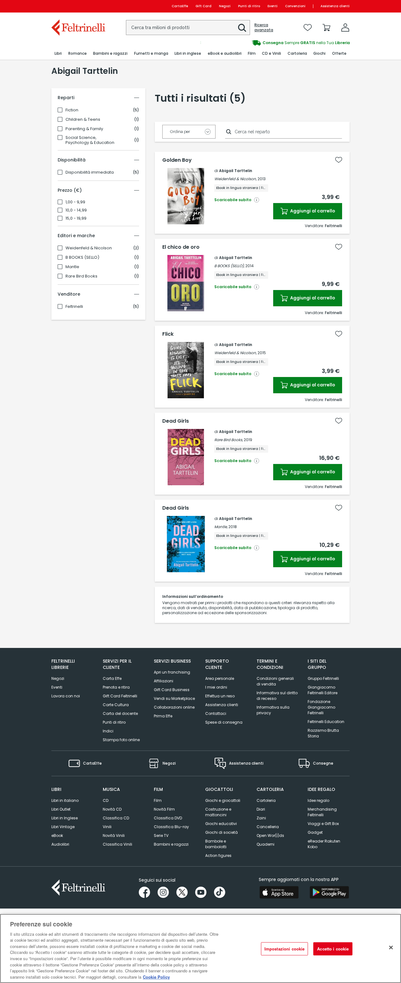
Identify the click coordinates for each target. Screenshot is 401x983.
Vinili (107, 826)
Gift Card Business (172, 689)
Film (158, 800)
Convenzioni (295, 6)
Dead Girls (175, 421)
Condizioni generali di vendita (275, 681)
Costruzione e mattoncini (218, 812)
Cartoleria (266, 800)
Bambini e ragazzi (171, 844)
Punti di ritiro (249, 6)
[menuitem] (58, 54)
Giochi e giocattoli (222, 800)
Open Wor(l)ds (270, 835)
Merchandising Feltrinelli (322, 812)
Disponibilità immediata (89, 172)
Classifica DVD (168, 818)
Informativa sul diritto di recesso (277, 695)
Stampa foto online (121, 739)
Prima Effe (163, 716)
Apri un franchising (172, 672)
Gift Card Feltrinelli (120, 696)
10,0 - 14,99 (76, 210)
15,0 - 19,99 (75, 218)
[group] (275, 43)
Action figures (218, 855)
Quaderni (265, 844)
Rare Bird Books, (228, 439)
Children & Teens (82, 119)
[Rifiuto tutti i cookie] (391, 948)
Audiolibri (60, 844)
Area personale (219, 678)
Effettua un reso (220, 696)
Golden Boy (177, 160)
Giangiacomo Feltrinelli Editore (322, 690)
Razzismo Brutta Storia (323, 733)
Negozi (225, 6)
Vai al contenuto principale (78, 6)
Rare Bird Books (81, 276)
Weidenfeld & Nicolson (88, 248)
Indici (108, 731)
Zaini (261, 818)
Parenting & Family (84, 128)
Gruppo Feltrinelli (323, 678)
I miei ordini (216, 687)
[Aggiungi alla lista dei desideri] (338, 160)
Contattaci (215, 713)
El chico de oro (181, 247)
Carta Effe (112, 678)
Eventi (273, 6)
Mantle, (220, 526)
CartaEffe (180, 6)
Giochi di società (221, 832)
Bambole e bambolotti (216, 843)
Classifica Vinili (117, 844)
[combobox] (188, 27)
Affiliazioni (163, 681)
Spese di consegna (223, 722)
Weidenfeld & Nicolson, (235, 178)
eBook (57, 835)
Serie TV (161, 835)
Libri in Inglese (64, 818)
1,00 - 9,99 (75, 202)
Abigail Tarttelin (235, 170)
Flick (168, 334)
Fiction (71, 110)
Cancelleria (268, 826)
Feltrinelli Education (326, 721)
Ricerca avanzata (263, 28)
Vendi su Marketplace (174, 698)
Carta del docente (120, 713)
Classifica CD (116, 818)
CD (105, 800)
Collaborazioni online (174, 707)
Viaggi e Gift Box (323, 823)
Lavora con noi (65, 696)
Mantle (72, 266)
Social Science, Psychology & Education (89, 140)
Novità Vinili (114, 835)
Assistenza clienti (335, 6)
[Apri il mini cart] (326, 27)
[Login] (345, 27)
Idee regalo (318, 800)
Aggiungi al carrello (312, 211)
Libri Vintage (63, 826)
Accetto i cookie (333, 949)
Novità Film (164, 809)
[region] (200, 948)
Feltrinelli (74, 306)
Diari (261, 809)
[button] (242, 28)
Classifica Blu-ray (171, 826)
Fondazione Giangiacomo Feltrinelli (321, 707)
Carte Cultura (116, 704)
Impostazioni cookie (284, 949)
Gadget (315, 832)
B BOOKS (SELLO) (82, 257)
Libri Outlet (60, 809)
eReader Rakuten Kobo (324, 843)
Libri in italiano (65, 800)
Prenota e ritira (116, 687)
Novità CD (112, 809)
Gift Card (203, 6)
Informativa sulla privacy (273, 710)
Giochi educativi (221, 823)
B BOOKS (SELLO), (229, 265)
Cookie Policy (156, 977)
